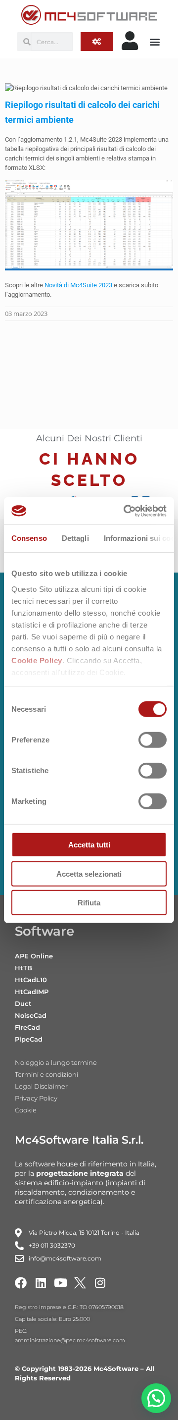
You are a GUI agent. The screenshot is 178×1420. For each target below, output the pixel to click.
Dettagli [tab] (75, 538)
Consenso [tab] (29, 538)
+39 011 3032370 (52, 1245)
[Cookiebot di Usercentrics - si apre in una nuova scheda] (126, 510)
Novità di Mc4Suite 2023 (78, 285)
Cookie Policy (36, 660)
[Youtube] (60, 1283)
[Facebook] (21, 1283)
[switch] (152, 740)
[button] (155, 42)
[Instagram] (100, 1283)
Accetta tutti (89, 845)
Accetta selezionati (89, 873)
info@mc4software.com (65, 1258)
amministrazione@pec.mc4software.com (70, 1340)
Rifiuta (89, 902)
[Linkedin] (40, 1283)
